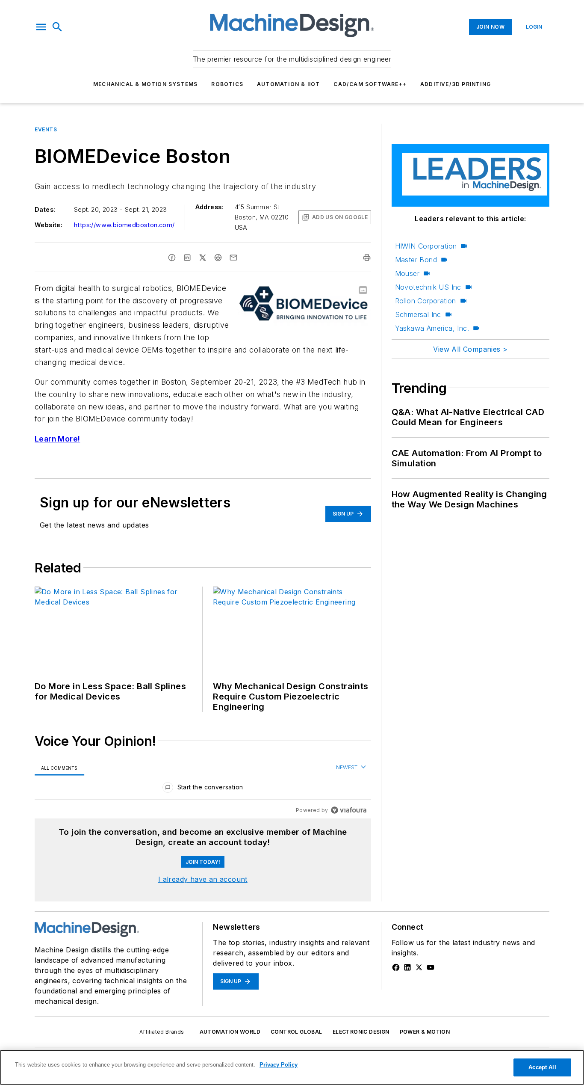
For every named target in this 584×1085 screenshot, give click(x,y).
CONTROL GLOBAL (296, 1032)
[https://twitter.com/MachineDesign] (419, 967)
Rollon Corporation (425, 300)
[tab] (59, 768)
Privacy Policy (279, 1064)
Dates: (45, 209)
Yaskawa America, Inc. (432, 328)
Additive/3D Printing (455, 84)
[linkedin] (187, 257)
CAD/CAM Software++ (370, 84)
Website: (48, 224)
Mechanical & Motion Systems (145, 84)
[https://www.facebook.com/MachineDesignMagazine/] (396, 967)
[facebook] (172, 257)
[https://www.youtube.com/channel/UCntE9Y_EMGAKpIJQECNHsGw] (430, 967)
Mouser (407, 273)
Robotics (227, 84)
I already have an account (203, 879)
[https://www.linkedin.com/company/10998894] (407, 967)
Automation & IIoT (288, 84)
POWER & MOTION (425, 1032)
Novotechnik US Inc (428, 287)
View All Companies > (470, 349)
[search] (57, 27)
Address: (209, 206)
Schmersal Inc (418, 314)
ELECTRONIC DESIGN (361, 1032)
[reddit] (218, 257)
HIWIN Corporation (426, 246)
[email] (233, 257)
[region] (203, 789)
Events (46, 129)
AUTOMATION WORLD (230, 1032)
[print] (367, 257)
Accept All (542, 1067)
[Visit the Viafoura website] (348, 810)
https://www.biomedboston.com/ (124, 224)
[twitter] (202, 257)
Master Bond (416, 259)
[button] (41, 27)
